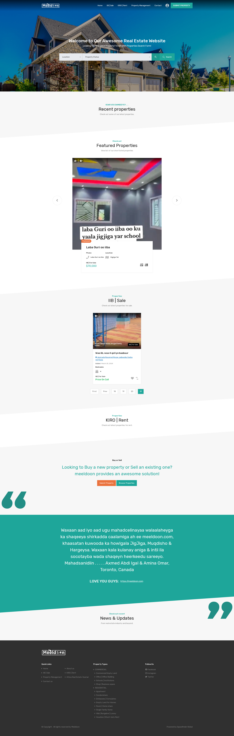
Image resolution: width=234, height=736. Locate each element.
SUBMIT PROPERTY (181, 5)
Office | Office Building (105, 677)
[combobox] (70, 57)
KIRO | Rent (122, 5)
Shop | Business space (105, 684)
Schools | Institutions (105, 680)
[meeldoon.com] (50, 7)
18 (115, 391)
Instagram (151, 673)
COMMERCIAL (101, 669)
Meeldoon (75, 727)
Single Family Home (104, 710)
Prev (105, 391)
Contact (158, 5)
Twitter (150, 677)
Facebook (151, 669)
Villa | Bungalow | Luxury (106, 713)
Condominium (102, 695)
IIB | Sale (110, 5)
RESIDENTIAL (101, 688)
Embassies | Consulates (106, 699)
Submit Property (106, 483)
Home (100, 5)
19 (123, 391)
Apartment (100, 691)
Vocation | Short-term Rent (107, 717)
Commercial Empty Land (106, 673)
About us (70, 669)
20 (132, 391)
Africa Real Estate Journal (77, 677)
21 (141, 391)
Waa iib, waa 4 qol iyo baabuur (111, 353)
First (94, 391)
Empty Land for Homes (106, 702)
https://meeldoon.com (131, 581)
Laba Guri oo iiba (98, 247)
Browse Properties (126, 483)
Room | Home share (104, 706)
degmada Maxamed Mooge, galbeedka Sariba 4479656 (113, 358)
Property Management (140, 5)
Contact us (48, 681)
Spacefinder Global (185, 727)
